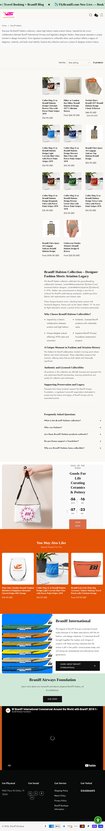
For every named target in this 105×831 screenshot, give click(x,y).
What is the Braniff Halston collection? (62, 420)
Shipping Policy (61, 790)
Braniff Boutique (17, 826)
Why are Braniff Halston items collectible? (64, 448)
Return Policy (60, 795)
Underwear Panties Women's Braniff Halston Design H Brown (72, 247)
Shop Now (77, 524)
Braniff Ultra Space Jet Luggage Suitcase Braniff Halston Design (50, 247)
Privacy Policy (60, 800)
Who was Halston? (53, 427)
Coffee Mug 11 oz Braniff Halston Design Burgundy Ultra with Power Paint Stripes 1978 (50, 200)
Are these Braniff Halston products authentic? (66, 434)
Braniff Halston (16, 25)
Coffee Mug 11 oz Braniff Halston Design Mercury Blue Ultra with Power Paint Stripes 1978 (72, 154)
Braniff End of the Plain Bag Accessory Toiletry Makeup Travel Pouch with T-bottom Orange (51, 590)
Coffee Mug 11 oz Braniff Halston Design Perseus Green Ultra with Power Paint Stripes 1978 (72, 202)
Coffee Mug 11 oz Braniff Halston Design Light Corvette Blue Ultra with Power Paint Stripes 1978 (50, 154)
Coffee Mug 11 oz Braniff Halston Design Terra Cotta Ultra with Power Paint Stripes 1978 (93, 200)
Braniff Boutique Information (61, 807)
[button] (90, 14)
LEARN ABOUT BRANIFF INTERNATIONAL (70, 666)
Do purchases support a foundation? (61, 441)
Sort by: (62, 62)
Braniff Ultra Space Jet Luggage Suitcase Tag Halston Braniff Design (93, 153)
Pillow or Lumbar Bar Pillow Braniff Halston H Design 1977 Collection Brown (72, 105)
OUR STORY (52, 699)
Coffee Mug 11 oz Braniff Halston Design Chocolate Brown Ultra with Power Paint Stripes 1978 (51, 107)
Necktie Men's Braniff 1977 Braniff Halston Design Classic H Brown (94, 104)
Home (4, 25)
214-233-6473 (88, 790)
